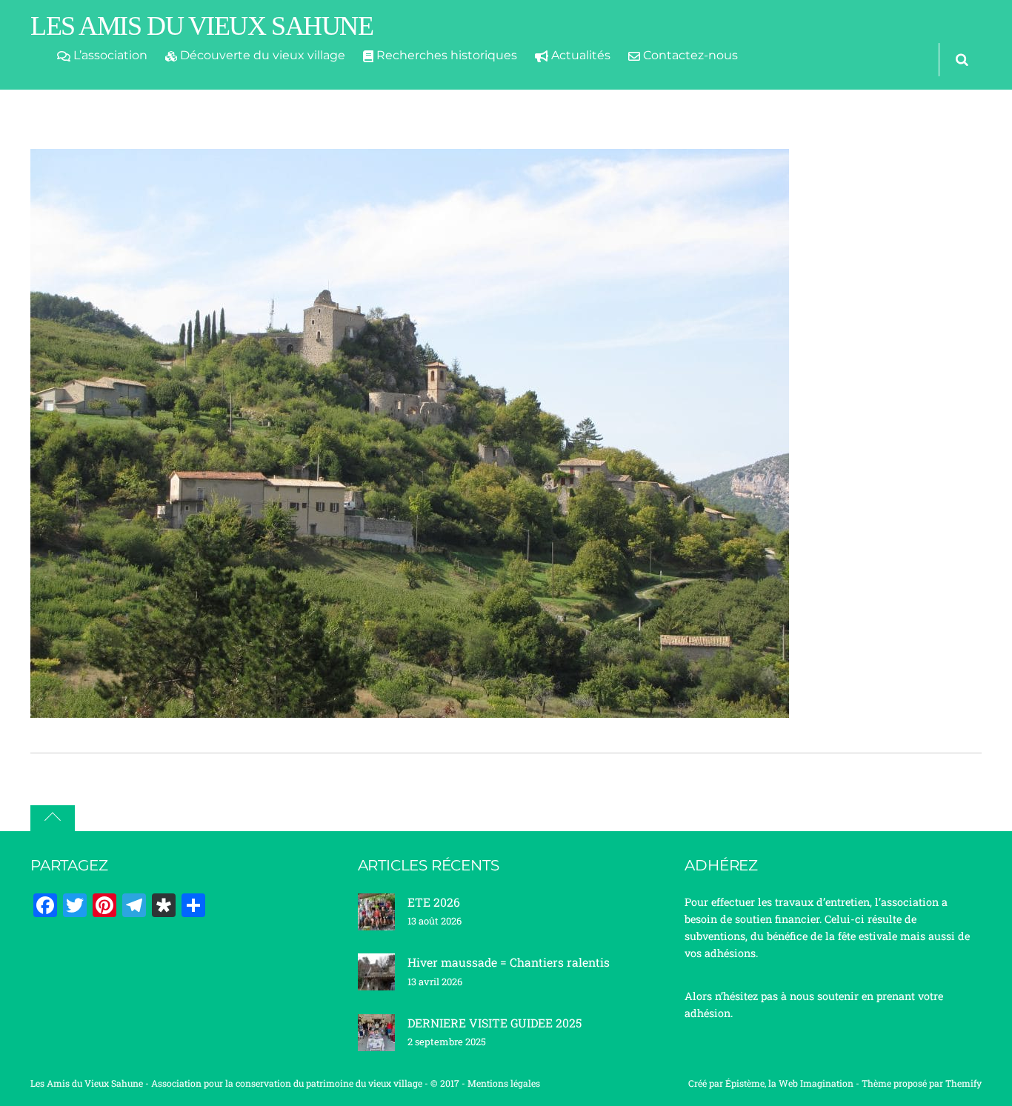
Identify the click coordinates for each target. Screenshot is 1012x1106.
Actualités (579, 55)
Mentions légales (503, 1083)
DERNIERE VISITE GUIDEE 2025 (494, 1022)
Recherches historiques (445, 55)
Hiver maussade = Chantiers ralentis (508, 962)
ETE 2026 (433, 902)
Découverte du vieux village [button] (261, 55)
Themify (963, 1083)
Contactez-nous (689, 55)
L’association (108, 55)
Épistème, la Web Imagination (789, 1083)
